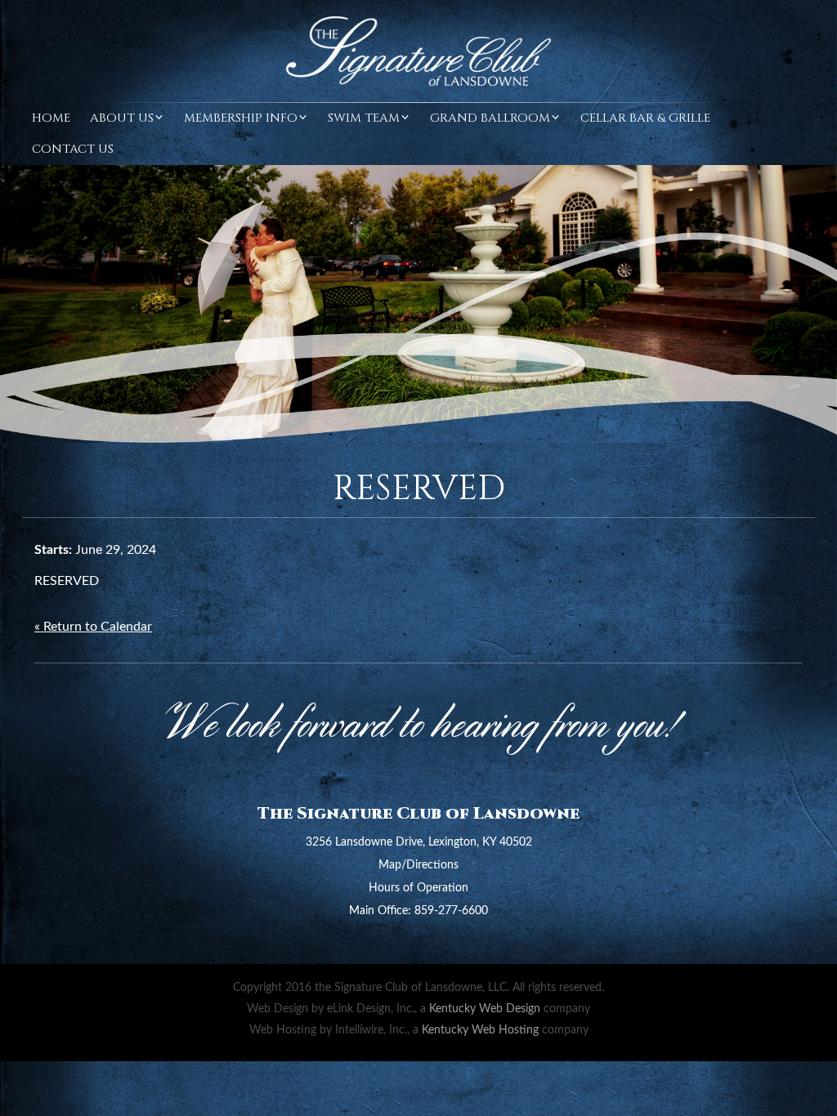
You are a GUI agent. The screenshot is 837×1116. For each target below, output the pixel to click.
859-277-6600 (451, 911)
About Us (122, 118)
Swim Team (364, 118)
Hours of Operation (418, 888)
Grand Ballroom (490, 118)
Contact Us (73, 149)
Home (51, 118)
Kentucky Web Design (484, 1009)
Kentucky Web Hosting (480, 1030)
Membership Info (241, 118)
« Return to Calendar (93, 626)
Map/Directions (418, 865)
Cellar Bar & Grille (645, 118)
